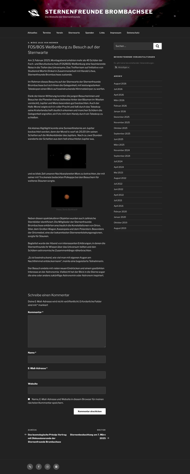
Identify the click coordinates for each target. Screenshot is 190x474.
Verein (59, 32)
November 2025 (122, 122)
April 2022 (119, 195)
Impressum (115, 32)
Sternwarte (74, 32)
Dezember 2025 (121, 117)
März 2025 (119, 144)
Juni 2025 (118, 139)
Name (32, 352)
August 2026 (120, 83)
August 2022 (120, 178)
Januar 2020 (120, 217)
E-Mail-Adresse (38, 368)
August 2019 (120, 228)
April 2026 (119, 94)
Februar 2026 (120, 105)
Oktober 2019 (120, 222)
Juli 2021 (118, 200)
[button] (122, 67)
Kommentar (35, 312)
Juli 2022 (118, 183)
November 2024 (122, 150)
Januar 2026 (120, 111)
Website (33, 383)
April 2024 (119, 167)
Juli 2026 (118, 89)
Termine (47, 32)
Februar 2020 (120, 211)
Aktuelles (32, 32)
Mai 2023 (118, 172)
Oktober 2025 (120, 128)
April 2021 (119, 206)
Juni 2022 (118, 189)
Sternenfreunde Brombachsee (99, 11)
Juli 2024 (118, 161)
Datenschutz (133, 32)
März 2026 (119, 100)
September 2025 (122, 133)
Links (102, 32)
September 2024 (122, 156)
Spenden (89, 32)
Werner (53, 43)
